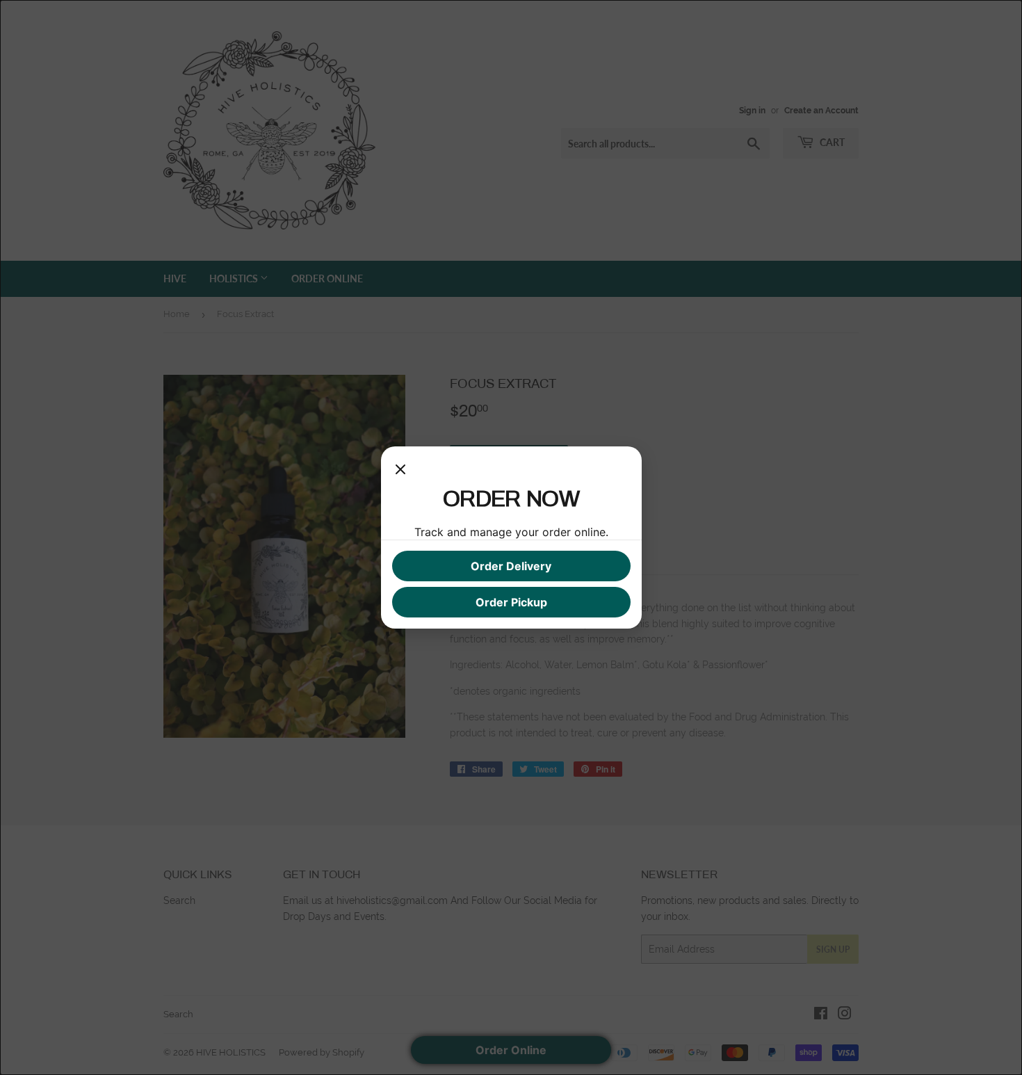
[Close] (400, 471)
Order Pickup (511, 602)
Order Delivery (511, 566)
